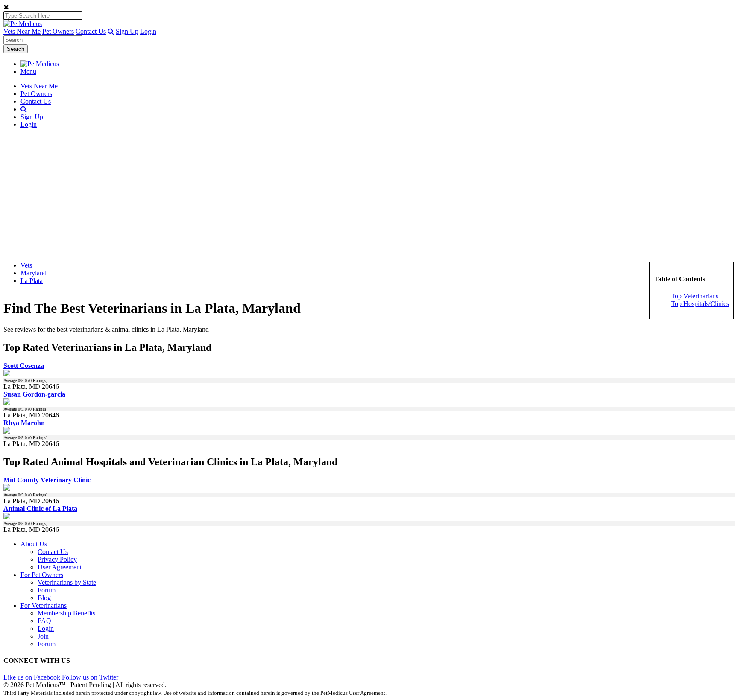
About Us (33, 544)
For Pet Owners (41, 574)
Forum (47, 590)
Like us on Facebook (31, 677)
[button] (111, 31)
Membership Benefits (66, 613)
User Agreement (60, 567)
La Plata (31, 280)
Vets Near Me (22, 31)
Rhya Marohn (24, 422)
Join (43, 636)
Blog (44, 597)
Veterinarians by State (67, 582)
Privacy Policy (57, 559)
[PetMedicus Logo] (39, 63)
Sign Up (127, 31)
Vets (26, 265)
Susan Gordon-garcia (34, 394)
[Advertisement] (369, 195)
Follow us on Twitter (90, 677)
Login (148, 31)
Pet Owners (58, 31)
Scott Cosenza (23, 365)
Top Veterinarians (694, 296)
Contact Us (91, 31)
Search (15, 49)
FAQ (44, 620)
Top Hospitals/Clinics (700, 303)
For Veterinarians (43, 605)
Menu (28, 71)
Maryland (33, 273)
